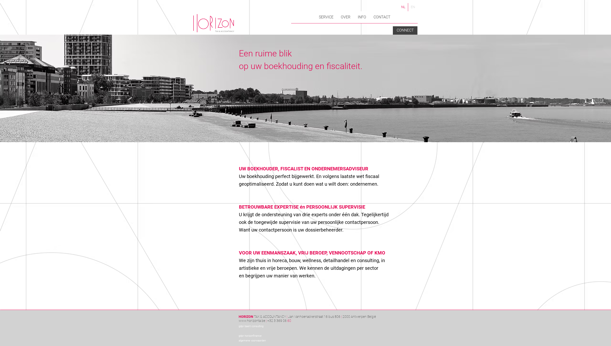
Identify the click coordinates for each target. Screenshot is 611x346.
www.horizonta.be (252, 321)
